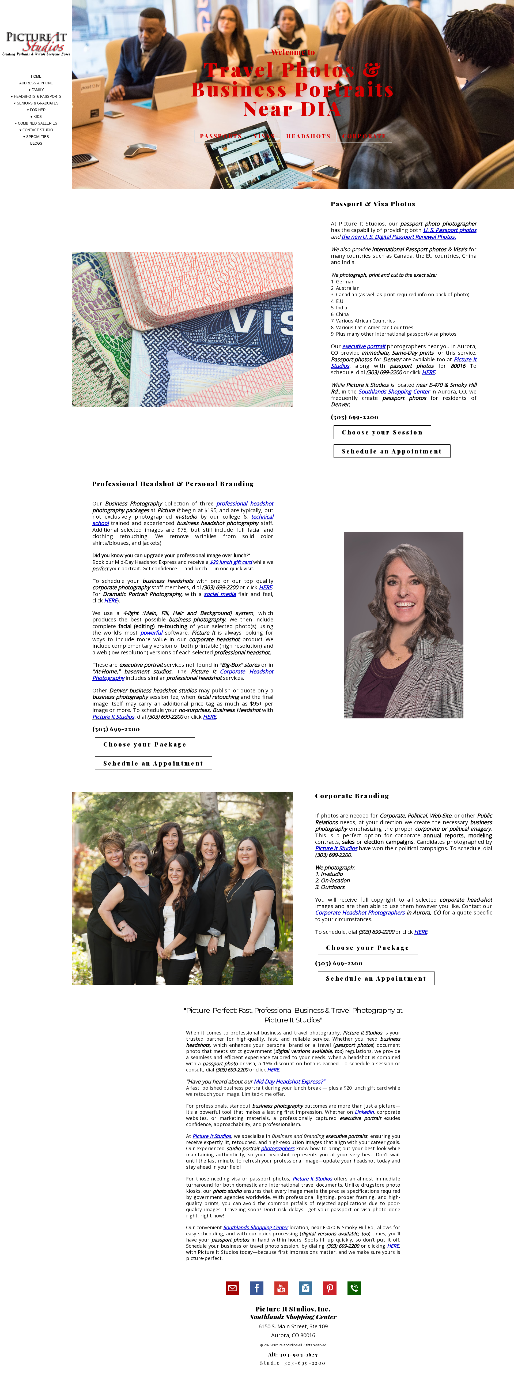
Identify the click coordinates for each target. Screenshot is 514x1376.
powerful (151, 632)
